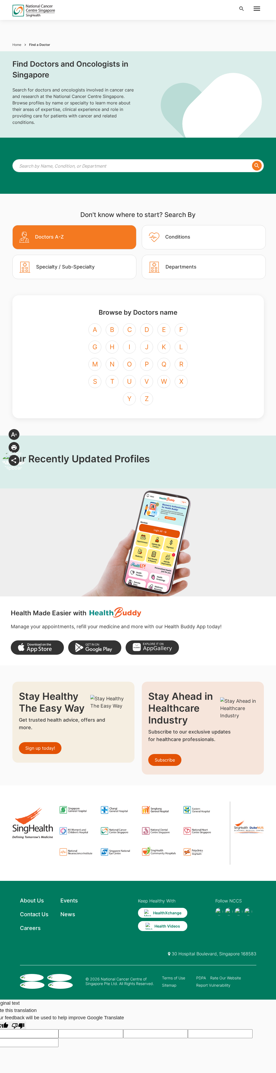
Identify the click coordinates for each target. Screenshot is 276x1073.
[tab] (74, 237)
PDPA (201, 978)
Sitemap (169, 985)
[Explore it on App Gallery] (152, 647)
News (67, 914)
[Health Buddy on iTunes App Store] (37, 647)
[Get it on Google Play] (94, 647)
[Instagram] (238, 911)
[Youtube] (229, 911)
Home (16, 45)
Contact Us (34, 914)
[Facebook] (219, 911)
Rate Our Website (225, 978)
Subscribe (165, 760)
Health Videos (167, 926)
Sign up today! (40, 748)
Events (69, 900)
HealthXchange (167, 913)
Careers (30, 928)
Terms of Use (173, 978)
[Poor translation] (18, 1025)
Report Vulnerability (213, 985)
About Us (32, 900)
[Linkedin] (248, 911)
